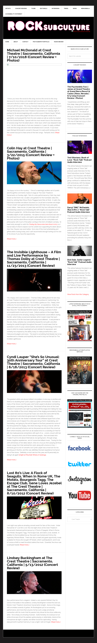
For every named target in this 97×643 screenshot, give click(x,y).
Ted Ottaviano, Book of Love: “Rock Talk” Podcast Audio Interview (79, 159)
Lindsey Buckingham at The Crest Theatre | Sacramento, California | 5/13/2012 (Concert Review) (32, 563)
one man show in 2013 (43, 224)
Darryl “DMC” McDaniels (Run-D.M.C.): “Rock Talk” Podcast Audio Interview (78, 209)
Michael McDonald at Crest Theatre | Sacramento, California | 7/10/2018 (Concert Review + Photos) (33, 55)
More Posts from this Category (78, 294)
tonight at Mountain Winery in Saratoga (32, 455)
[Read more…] (11, 239)
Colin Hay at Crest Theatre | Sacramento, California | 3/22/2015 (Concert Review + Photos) (31, 153)
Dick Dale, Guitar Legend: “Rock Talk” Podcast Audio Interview (79, 262)
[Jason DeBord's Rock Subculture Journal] (48, 23)
